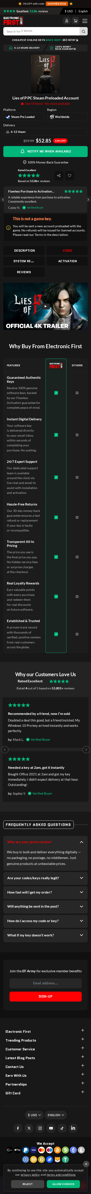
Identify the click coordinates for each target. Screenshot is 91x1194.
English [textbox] (83, 11)
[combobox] (69, 11)
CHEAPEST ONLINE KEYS (43, 40)
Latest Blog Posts (20, 1057)
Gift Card (13, 1093)
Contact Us (15, 1066)
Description (24, 250)
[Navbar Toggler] (85, 20)
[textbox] (69, 11)
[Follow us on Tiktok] (62, 1128)
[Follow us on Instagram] (40, 1128)
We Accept (45, 1143)
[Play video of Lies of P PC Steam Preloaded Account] (45, 306)
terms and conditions (61, 1174)
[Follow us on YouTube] (51, 1128)
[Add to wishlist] (69, 175)
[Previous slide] (5, 749)
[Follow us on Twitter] (29, 1128)
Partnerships (16, 1084)
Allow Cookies (63, 1184)
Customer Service (20, 1049)
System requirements (24, 261)
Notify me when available (49, 151)
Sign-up (45, 996)
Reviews (24, 272)
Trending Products (21, 1040)
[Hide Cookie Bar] (86, 1164)
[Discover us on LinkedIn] (73, 1128)
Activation (67, 261)
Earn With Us (16, 1075)
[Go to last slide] (3, 199)
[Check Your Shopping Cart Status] (75, 20)
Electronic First (18, 1031)
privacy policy (30, 1174)
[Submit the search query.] (84, 31)
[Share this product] (58, 175)
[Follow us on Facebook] (17, 1128)
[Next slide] (88, 199)
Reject (28, 1184)
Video (67, 250)
